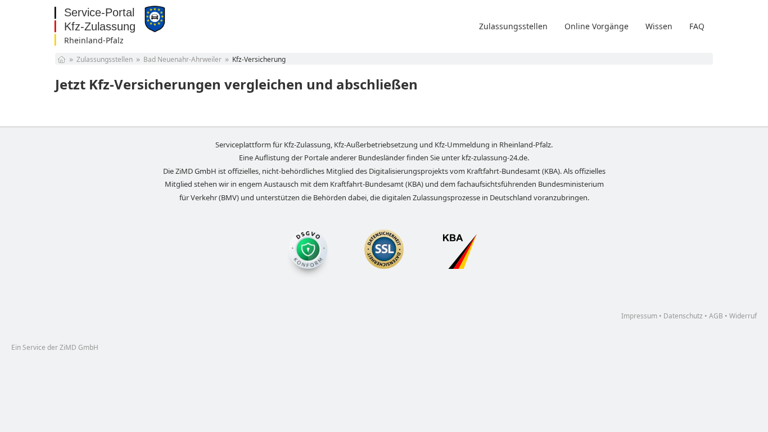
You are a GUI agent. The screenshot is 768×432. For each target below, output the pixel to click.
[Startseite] (61, 59)
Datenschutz (683, 316)
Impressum (639, 316)
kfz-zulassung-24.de (494, 157)
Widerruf (743, 316)
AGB (716, 316)
